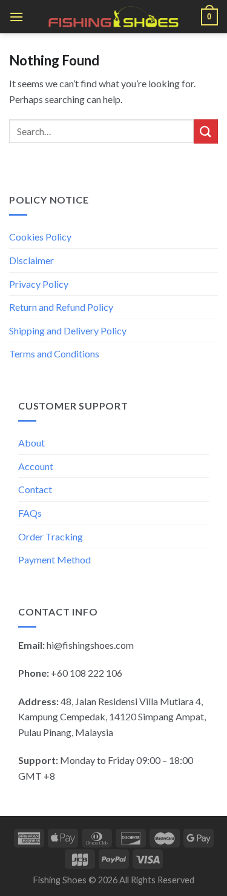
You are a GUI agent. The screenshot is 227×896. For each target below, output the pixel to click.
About (31, 442)
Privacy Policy (38, 284)
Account (35, 466)
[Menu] (16, 17)
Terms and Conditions (54, 353)
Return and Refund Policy (61, 307)
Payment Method (54, 559)
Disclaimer (31, 260)
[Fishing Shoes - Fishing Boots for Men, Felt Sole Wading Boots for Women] (113, 16)
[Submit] (206, 131)
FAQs (30, 513)
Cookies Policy (40, 236)
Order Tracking (50, 536)
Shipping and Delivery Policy (68, 330)
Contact (35, 489)
